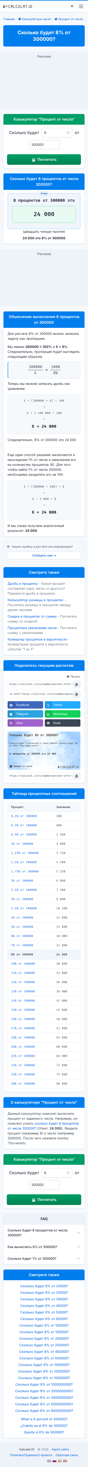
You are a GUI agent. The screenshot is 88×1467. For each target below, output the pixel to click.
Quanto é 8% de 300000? (44, 1432)
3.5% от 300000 (24, 908)
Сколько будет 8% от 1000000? (44, 1365)
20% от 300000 (23, 1047)
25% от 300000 (23, 1074)
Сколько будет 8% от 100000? (44, 1325)
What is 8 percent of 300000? (44, 1419)
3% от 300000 (22, 899)
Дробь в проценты (23, 583)
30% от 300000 (23, 1083)
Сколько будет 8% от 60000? (44, 1319)
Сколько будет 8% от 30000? (44, 1299)
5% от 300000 (22, 927)
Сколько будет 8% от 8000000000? (44, 1411)
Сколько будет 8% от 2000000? (44, 1371)
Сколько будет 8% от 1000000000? (44, 1384)
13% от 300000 (23, 991)
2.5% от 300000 (24, 890)
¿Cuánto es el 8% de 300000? (44, 1426)
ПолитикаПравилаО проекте (31, 1455)
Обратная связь (66, 1455)
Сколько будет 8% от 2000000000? (44, 1391)
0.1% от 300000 (24, 816)
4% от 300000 (22, 917)
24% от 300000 (23, 1065)
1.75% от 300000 (25, 871)
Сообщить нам (44, 555)
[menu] (81, 6)
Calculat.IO (26, 1449)
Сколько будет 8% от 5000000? (44, 1378)
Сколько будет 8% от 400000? (44, 1352)
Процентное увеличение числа (32, 628)
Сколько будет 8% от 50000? (44, 1312)
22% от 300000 (23, 1056)
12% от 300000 (23, 982)
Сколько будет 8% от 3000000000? (44, 1397)
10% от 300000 (23, 963)
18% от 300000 (23, 1037)
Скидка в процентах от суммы (32, 616)
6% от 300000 (22, 936)
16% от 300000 (23, 1019)
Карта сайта (60, 1449)
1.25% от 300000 (25, 853)
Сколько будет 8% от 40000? (44, 1306)
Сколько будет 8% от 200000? (44, 1338)
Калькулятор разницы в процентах (35, 600)
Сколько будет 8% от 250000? (44, 1345)
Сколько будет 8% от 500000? (44, 1358)
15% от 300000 (23, 1010)
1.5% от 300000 (24, 862)
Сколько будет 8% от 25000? (44, 1292)
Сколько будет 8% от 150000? (44, 1332)
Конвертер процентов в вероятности (37, 639)
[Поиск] (72, 6)
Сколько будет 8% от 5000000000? (44, 1404)
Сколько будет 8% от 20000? (44, 1286)
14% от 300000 (23, 1000)
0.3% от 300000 (24, 825)
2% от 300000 (22, 880)
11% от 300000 (23, 973)
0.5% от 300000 (24, 834)
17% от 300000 (23, 1028)
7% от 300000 (22, 945)
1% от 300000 (22, 844)
